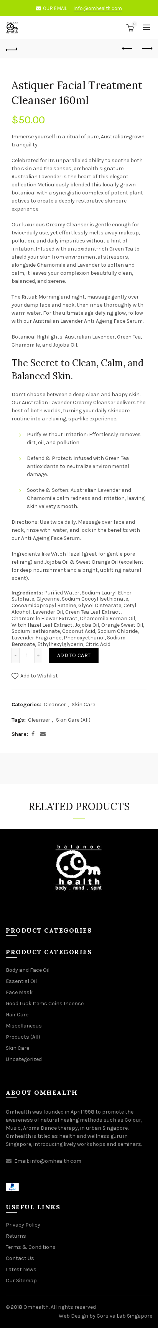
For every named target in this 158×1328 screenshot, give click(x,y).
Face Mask (19, 992)
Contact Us (20, 1258)
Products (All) (23, 1037)
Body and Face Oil (27, 970)
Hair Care (17, 1014)
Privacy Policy (23, 1225)
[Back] (11, 48)
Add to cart (74, 655)
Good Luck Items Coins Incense (45, 1003)
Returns (16, 1236)
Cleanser (55, 704)
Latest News (21, 1269)
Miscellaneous (24, 1026)
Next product (146, 48)
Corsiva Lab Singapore (124, 1316)
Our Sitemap (21, 1280)
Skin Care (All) (73, 720)
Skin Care (83, 704)
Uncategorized (24, 1059)
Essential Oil (21, 981)
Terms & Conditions (31, 1247)
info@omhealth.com (98, 8)
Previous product (127, 48)
